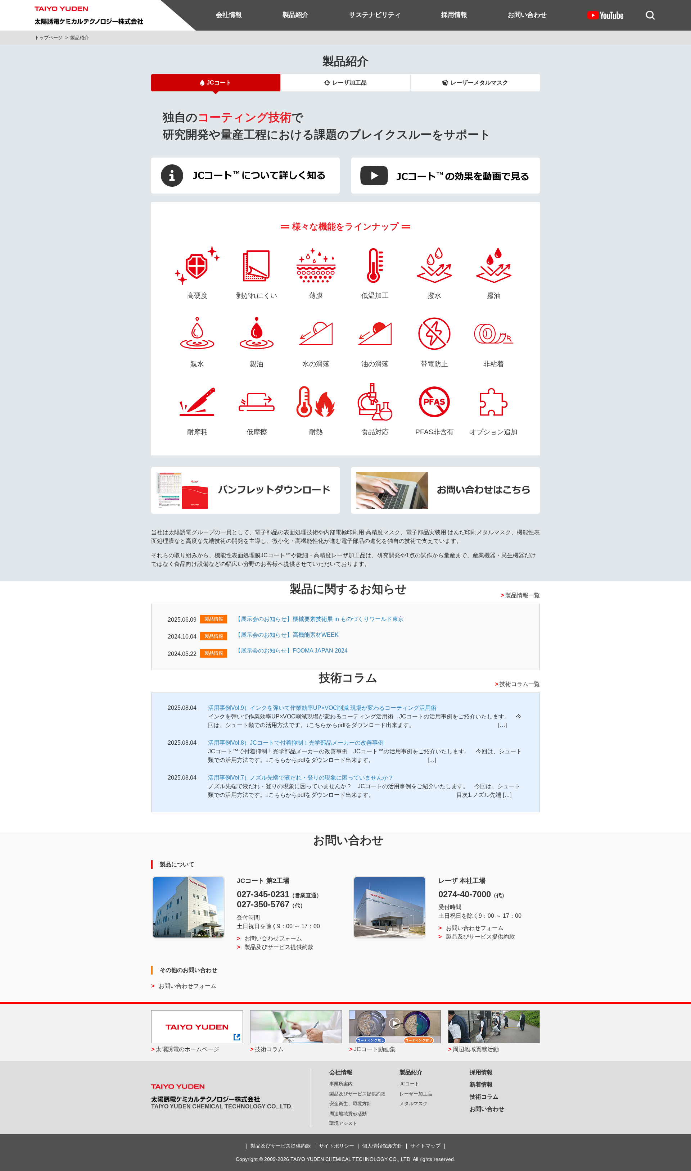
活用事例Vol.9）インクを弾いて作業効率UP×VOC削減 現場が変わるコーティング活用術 (322, 708)
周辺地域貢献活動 (476, 1049)
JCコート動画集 (375, 1049)
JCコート (219, 83)
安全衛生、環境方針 (350, 1103)
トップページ (49, 37)
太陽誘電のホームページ (187, 1049)
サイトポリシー (336, 1146)
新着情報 (481, 1084)
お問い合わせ (527, 14)
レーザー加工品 (415, 1094)
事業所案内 (341, 1083)
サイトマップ (425, 1146)
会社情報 (229, 14)
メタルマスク (413, 1103)
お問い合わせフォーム (273, 938)
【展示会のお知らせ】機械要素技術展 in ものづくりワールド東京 (319, 619)
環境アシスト (343, 1123)
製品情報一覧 (522, 595)
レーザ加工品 (349, 83)
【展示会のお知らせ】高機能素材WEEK (287, 635)
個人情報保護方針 (382, 1146)
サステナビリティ (375, 14)
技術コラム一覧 (520, 684)
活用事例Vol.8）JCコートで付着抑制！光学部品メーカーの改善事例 (296, 743)
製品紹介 (295, 14)
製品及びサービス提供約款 (278, 947)
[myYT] (605, 15)
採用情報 (454, 14)
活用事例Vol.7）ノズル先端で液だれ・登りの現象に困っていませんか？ (301, 778)
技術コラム (269, 1049)
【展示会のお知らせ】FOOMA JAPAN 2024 (291, 651)
